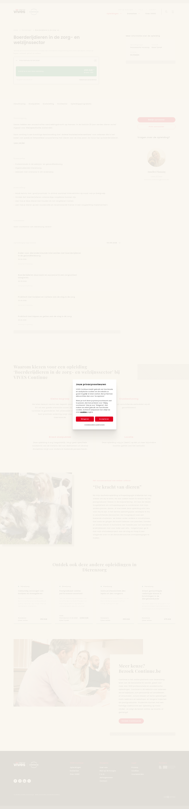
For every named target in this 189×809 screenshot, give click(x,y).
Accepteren (104, 419)
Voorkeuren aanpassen (94, 425)
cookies (83, 412)
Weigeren (85, 419)
